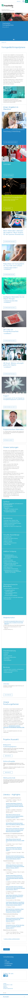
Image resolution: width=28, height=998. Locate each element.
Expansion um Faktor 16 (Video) (10, 267)
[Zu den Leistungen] (14, 153)
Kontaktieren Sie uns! (9, 407)
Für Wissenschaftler (9, 963)
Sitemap (4, 983)
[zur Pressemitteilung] (14, 219)
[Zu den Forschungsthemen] (14, 120)
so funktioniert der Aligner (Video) (11, 300)
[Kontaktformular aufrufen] (14, 385)
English (18, 1)
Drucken (6, 949)
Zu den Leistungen (8, 175)
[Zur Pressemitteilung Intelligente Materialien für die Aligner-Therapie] (14, 286)
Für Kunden (7, 961)
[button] (13, 39)
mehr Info (7, 755)
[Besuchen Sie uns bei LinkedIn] (4, 976)
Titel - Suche (23, 1)
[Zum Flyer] (14, 186)
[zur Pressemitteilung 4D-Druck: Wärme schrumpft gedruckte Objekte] (14, 352)
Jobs (6, 960)
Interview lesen (8, 440)
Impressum (5, 987)
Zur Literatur (8, 694)
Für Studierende (8, 965)
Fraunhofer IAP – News (8, 984)
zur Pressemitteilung (9, 241)
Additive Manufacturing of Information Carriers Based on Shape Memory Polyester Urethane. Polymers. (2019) (15, 866)
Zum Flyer (7, 208)
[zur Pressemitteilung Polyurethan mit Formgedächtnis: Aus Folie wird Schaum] (14, 253)
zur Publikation (7, 302)
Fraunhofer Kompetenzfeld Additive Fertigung (13, 621)
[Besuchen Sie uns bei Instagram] (7, 976)
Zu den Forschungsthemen (10, 142)
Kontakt (5, 986)
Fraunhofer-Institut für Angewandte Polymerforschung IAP (8, 10)
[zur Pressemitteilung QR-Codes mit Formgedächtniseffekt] (14, 319)
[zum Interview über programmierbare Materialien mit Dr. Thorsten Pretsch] (14, 418)
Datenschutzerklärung (8, 988)
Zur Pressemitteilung (9, 307)
